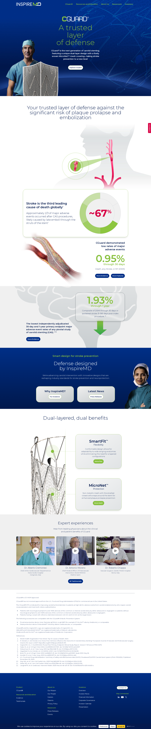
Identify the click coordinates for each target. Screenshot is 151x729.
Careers (50, 697)
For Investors (55, 397)
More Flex (98, 461)
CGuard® (69, 4)
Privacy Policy (53, 704)
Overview (82, 690)
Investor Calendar (85, 704)
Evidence (19, 698)
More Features (117, 276)
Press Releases (96, 397)
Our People (52, 694)
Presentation (83, 707)
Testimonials (20, 701)
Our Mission (52, 690)
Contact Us (122, 688)
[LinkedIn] (118, 697)
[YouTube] (122, 697)
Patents (50, 700)
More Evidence (102, 276)
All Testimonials (76, 581)
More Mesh (98, 503)
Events (50, 714)
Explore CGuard (75, 67)
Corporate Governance (87, 700)
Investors (129, 4)
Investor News (84, 694)
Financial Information (86, 697)
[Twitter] (126, 697)
